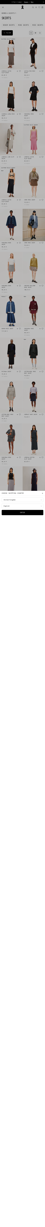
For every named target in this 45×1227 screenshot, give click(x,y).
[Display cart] (42, 7)
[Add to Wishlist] (20, 71)
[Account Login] (36, 7)
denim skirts (9, 25)
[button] (10, 7)
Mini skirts (23, 25)
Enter (22, 512)
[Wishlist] (39, 7)
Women (26, 2)
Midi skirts (37, 25)
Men (32, 2)
